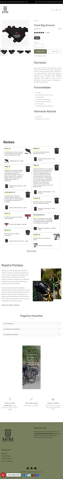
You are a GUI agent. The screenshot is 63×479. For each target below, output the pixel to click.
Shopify (41, 471)
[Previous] (4, 33)
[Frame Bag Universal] (3, 51)
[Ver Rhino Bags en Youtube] (35, 468)
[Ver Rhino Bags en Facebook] (31, 468)
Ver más (31, 380)
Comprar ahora (55, 51)
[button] (52, 10)
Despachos (4, 453)
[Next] (26, 33)
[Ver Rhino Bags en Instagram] (27, 468)
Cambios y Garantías (6, 458)
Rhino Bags (36, 20)
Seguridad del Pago (6, 456)
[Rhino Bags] (5, 10)
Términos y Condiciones (7, 461)
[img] (60, 29)
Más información (6, 450)
